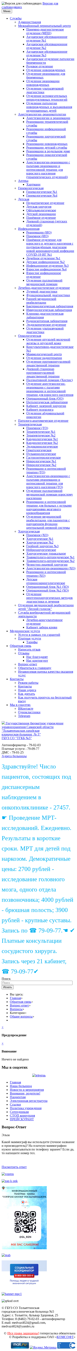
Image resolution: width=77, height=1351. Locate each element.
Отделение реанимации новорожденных (43, 83)
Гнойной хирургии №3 (42, 546)
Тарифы (32, 642)
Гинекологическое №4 (41, 195)
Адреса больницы (14, 756)
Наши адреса (27, 690)
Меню (6, 11)
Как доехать (26, 693)
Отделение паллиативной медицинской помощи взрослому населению (49, 494)
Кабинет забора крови (41, 627)
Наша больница (21, 1086)
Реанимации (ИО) (39, 232)
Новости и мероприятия (27, 1089)
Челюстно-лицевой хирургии (47, 564)
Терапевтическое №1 (40, 431)
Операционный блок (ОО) (44, 398)
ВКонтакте (25, 708)
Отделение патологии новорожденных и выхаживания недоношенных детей (49, 106)
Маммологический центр (44, 354)
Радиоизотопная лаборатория (46, 321)
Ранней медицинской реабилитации (41, 300)
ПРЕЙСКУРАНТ (22, 1119)
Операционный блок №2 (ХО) (47, 590)
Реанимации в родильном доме (48, 151)
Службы (16, 18)
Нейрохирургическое (41, 550)
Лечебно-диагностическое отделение (44, 288)
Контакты (17, 679)
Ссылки (15, 1104)
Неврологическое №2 (41, 465)
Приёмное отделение (41, 217)
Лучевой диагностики (41, 291)
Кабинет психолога (39, 409)
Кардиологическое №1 (42, 439)
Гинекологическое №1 (41, 192)
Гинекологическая (31, 188)
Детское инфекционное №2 (45, 262)
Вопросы (16, 1009)
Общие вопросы (21, 1016)
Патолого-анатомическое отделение (43, 420)
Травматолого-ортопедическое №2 (50, 561)
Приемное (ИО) (37, 236)
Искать (7, 987)
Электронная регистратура (28, 1100)
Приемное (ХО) (37, 535)
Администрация (29, 22)
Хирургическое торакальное (46, 553)
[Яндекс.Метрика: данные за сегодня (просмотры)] (43, 1347)
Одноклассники (29, 712)
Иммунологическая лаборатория (49, 310)
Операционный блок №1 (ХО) (47, 586)
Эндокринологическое (42, 446)
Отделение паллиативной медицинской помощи (44, 282)
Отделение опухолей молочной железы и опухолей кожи (48, 341)
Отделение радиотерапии (44, 358)
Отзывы (23, 653)
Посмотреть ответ (14, 1167)
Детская (23, 199)
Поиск (6, 978)
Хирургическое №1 (39, 538)
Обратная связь (20, 646)
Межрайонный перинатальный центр (44, 25)
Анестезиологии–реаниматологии (42, 114)
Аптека (23, 180)
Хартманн (33, 184)
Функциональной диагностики (48, 295)
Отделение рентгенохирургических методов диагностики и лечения (49, 597)
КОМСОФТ (65, 1337)
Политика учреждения (25, 1108)
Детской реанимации (41, 214)
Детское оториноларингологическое (45, 581)
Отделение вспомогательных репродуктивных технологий (46, 97)
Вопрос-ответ (27, 664)
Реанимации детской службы (46, 147)
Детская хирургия (38, 206)
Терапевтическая (30, 424)
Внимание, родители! (25, 1093)
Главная (15, 998)
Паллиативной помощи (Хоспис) (49, 380)
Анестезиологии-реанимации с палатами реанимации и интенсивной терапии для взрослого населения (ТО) (48, 481)
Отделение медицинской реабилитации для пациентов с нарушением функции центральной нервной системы (48, 522)
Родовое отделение (39, 66)
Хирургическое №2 (39, 542)
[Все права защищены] (23, 1333)
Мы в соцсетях (20, 705)
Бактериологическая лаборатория (49, 306)
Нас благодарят (37, 657)
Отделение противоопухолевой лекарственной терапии (48, 363)
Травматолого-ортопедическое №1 (50, 557)
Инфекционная (28, 228)
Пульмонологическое (41, 454)
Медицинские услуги (25, 631)
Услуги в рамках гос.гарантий (39, 634)
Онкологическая (29, 335)
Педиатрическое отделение (45, 203)
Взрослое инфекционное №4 (46, 269)
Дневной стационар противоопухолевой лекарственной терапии (43, 372)
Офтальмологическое (41, 210)
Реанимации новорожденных (47, 144)
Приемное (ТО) (37, 428)
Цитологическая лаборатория (47, 402)
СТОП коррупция (22, 1115)
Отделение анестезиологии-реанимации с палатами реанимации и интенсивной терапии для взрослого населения (49, 389)
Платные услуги (29, 638)
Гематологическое (39, 450)
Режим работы (28, 682)
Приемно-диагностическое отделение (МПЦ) (45, 31)
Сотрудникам (19, 1112)
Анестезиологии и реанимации (48, 118)
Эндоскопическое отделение (46, 324)
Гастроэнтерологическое (43, 457)
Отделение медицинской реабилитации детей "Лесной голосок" (46, 607)
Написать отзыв (29, 649)
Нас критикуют (37, 660)
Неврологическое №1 (41, 461)
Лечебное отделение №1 (43, 258)
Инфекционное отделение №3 (47, 265)
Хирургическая (29, 531)
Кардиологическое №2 (42, 443)
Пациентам (18, 1097)
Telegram (24, 716)
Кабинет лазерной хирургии (46, 406)
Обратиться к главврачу (34, 668)
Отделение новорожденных (45, 70)
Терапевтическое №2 (40, 435)
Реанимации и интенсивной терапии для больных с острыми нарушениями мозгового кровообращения (49, 507)
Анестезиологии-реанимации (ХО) (50, 568)
